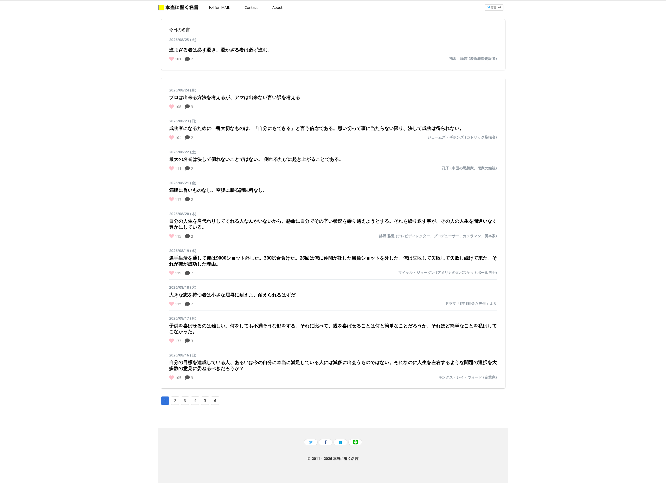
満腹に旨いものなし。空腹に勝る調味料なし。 (218, 190)
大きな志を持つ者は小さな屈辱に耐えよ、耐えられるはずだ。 (234, 295)
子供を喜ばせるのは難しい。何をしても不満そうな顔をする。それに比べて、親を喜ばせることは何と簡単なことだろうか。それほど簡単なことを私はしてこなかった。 (333, 328)
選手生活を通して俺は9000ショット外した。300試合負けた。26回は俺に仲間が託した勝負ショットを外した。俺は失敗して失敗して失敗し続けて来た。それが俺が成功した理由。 (333, 261)
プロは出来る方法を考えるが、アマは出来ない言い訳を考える (234, 97)
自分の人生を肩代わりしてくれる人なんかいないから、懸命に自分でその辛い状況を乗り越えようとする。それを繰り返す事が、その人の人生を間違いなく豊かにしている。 (333, 224)
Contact (251, 7)
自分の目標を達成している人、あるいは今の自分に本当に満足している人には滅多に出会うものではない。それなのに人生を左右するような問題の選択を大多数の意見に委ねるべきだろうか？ (333, 365)
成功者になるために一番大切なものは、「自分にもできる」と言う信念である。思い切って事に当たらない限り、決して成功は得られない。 (316, 128)
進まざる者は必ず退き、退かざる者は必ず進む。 (220, 50)
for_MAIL (222, 7)
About (277, 7)
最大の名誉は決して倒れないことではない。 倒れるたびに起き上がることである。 (256, 159)
